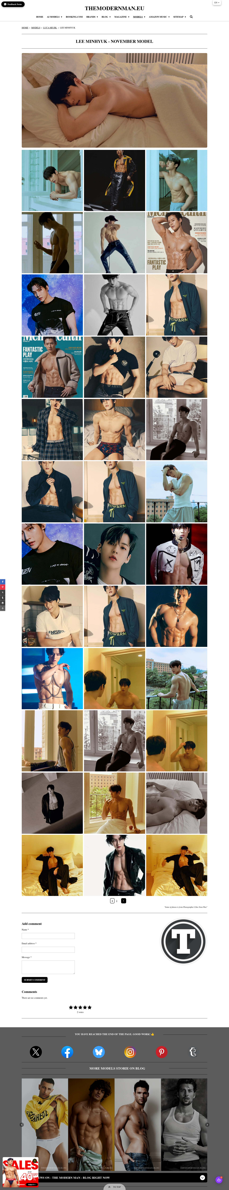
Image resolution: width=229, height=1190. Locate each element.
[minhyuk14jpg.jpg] (52, 616)
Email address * (29, 943)
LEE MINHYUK (67, 27)
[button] (22, 1125)
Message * (27, 957)
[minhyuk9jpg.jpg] (114, 679)
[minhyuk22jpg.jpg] (114, 492)
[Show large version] (114, 100)
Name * (25, 929)
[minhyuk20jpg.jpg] (177, 429)
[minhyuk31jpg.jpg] (52, 305)
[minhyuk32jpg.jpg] (177, 243)
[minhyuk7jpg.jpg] (177, 741)
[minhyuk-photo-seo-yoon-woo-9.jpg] (52, 803)
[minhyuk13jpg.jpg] (114, 616)
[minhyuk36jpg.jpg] (114, 243)
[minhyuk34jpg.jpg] (114, 180)
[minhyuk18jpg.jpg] (52, 243)
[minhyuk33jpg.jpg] (52, 367)
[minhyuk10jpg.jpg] (177, 679)
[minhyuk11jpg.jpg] (52, 741)
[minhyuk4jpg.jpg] (114, 803)
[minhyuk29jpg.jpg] (114, 367)
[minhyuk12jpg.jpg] (52, 679)
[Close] (35, 1161)
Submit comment (34, 979)
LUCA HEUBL (50, 27)
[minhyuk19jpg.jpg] (177, 492)
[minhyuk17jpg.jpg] (177, 554)
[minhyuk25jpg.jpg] (114, 429)
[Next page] (123, 900)
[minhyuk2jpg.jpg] (52, 865)
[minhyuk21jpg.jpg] (52, 554)
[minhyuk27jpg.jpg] (177, 367)
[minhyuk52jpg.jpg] (177, 180)
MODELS (35, 27)
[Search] (191, 16)
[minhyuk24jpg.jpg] (52, 492)
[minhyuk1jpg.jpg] (177, 865)
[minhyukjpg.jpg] (114, 865)
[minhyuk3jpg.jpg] (177, 803)
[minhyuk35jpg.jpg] (114, 305)
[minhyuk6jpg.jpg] (114, 741)
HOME (25, 27)
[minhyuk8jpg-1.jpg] (52, 180)
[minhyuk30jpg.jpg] (177, 305)
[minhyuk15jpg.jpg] (177, 616)
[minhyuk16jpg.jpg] (114, 554)
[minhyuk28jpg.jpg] (52, 429)
